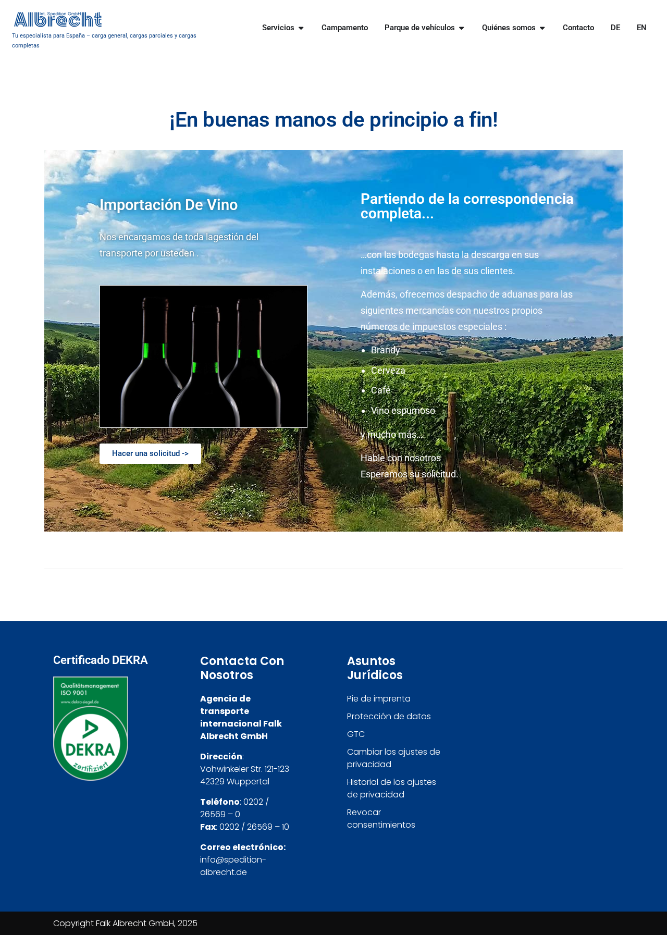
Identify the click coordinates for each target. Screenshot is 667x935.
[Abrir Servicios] (301, 28)
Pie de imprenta (379, 699)
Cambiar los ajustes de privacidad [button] (393, 758)
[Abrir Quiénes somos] (542, 28)
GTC (356, 734)
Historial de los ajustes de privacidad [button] (391, 788)
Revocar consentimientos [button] (381, 818)
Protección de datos (389, 716)
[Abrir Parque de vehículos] (461, 28)
